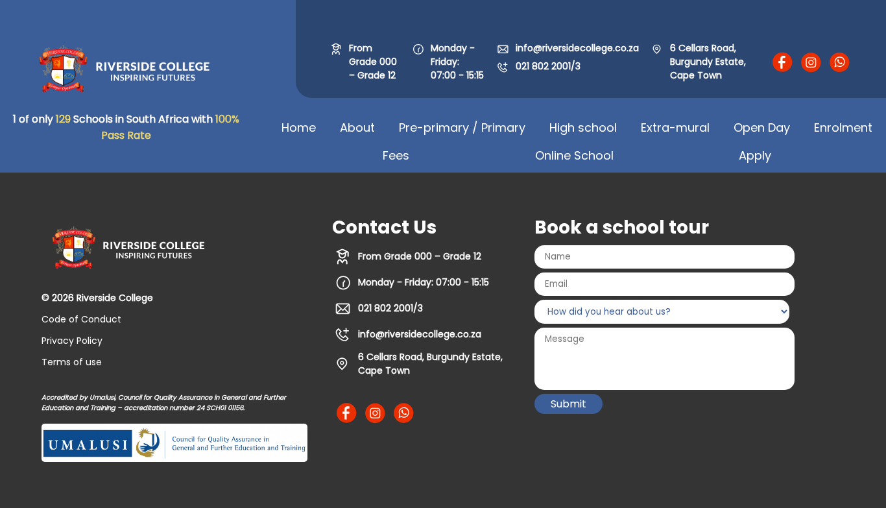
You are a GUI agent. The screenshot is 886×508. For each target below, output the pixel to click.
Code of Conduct (81, 319)
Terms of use (72, 362)
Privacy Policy (72, 340)
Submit (568, 403)
